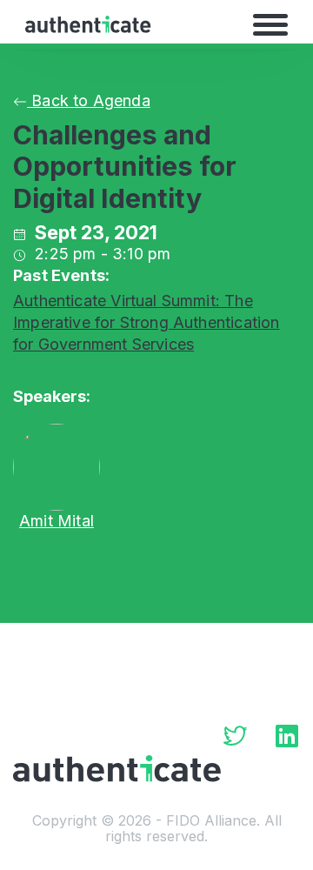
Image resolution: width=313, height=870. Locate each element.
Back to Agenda (88, 100)
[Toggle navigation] (270, 24)
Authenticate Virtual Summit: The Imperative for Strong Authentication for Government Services (146, 322)
